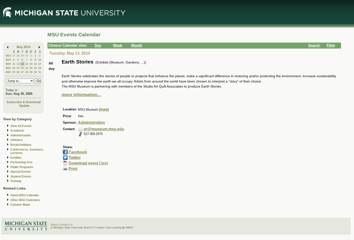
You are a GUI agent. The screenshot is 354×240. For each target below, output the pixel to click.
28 (18, 55)
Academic (17, 130)
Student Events (20, 176)
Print (73, 169)
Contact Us (66, 224)
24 (39, 68)
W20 (8, 64)
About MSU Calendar (24, 195)
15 (31, 64)
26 (18, 72)
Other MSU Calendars (25, 200)
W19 (8, 59)
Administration (20, 135)
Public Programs (21, 167)
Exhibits (15, 157)
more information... (81, 94)
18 (13, 68)
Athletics (16, 140)
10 (39, 59)
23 (35, 68)
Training (15, 181)
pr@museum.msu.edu (104, 129)
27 (13, 55)
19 (18, 68)
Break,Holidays (21, 144)
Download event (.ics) (88, 163)
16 (35, 64)
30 (26, 55)
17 (39, 64)
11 (14, 64)
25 (13, 72)
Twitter (75, 158)
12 (18, 64)
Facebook (78, 152)
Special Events (20, 171)
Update (24, 105)
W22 (8, 72)
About (54, 224)
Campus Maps (20, 204)
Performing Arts (21, 162)
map (104, 109)
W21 (8, 68)
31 (39, 72)
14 (26, 64)
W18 (8, 55)
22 (31, 68)
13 (22, 64)
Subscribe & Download (24, 102)
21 (26, 68)
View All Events (21, 126)
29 (22, 55)
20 (22, 68)
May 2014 (23, 47)
